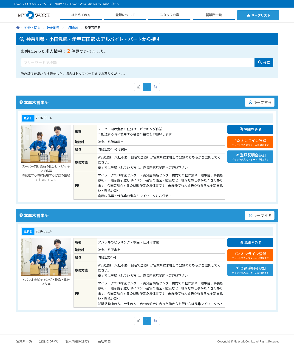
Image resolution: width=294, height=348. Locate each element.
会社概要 (104, 341)
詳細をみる (252, 129)
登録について (125, 14)
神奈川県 (53, 27)
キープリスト (260, 15)
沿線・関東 (32, 27)
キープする (262, 102)
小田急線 (71, 27)
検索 (263, 62)
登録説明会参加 (250, 156)
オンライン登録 (250, 142)
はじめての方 (80, 14)
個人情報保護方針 (78, 341)
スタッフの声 (169, 14)
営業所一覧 (214, 14)
